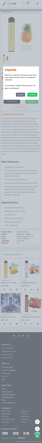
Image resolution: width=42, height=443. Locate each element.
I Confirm (32, 95)
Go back (20, 95)
